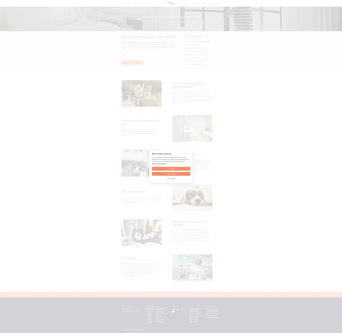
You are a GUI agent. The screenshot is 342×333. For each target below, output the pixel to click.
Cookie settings (171, 178)
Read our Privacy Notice (159, 163)
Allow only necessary (171, 173)
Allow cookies (171, 168)
